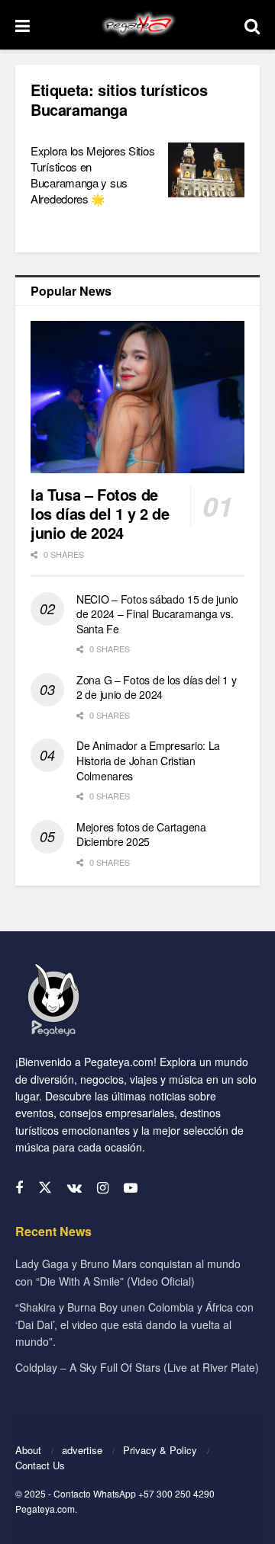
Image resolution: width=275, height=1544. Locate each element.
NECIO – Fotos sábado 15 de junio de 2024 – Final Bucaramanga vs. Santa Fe (157, 613)
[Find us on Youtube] (131, 1188)
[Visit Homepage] (137, 25)
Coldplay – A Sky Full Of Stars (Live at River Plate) (137, 1367)
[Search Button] (252, 25)
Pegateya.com (45, 1508)
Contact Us (40, 1465)
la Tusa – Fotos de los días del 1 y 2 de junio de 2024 (100, 513)
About (28, 1450)
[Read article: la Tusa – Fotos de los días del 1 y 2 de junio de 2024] (137, 397)
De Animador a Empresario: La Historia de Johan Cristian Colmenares (148, 760)
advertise (82, 1450)
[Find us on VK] (74, 1188)
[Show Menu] (22, 25)
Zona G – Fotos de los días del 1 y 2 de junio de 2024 (156, 687)
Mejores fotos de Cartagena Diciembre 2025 (141, 834)
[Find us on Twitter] (45, 1187)
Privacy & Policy (160, 1450)
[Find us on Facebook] (19, 1188)
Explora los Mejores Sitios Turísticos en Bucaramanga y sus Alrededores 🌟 (92, 175)
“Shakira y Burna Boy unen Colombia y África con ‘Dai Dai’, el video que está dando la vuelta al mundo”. (134, 1324)
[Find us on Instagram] (102, 1188)
